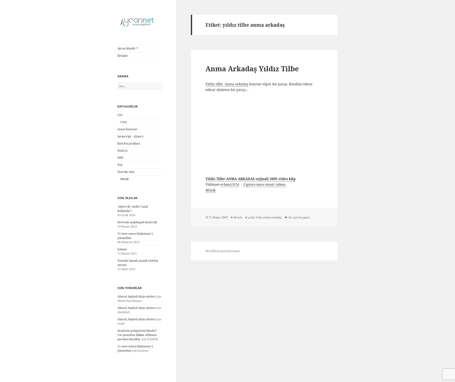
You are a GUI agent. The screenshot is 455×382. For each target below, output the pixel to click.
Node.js (122, 151)
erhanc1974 (229, 184)
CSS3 (123, 122)
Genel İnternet (127, 129)
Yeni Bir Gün (125, 172)
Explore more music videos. (264, 184)
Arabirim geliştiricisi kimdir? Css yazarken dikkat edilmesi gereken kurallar (137, 335)
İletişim (122, 56)
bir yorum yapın (299, 217)
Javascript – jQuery (130, 136)
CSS (119, 115)
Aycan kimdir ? (127, 48)
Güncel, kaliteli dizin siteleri (136, 296)
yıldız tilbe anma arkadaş (265, 217)
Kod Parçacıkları (128, 143)
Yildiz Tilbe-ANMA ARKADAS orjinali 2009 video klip (250, 179)
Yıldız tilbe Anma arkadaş (226, 84)
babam (122, 249)
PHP (120, 158)
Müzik (124, 179)
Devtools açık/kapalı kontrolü (137, 222)
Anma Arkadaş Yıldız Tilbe (252, 68)
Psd (119, 165)
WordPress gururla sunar (222, 251)
